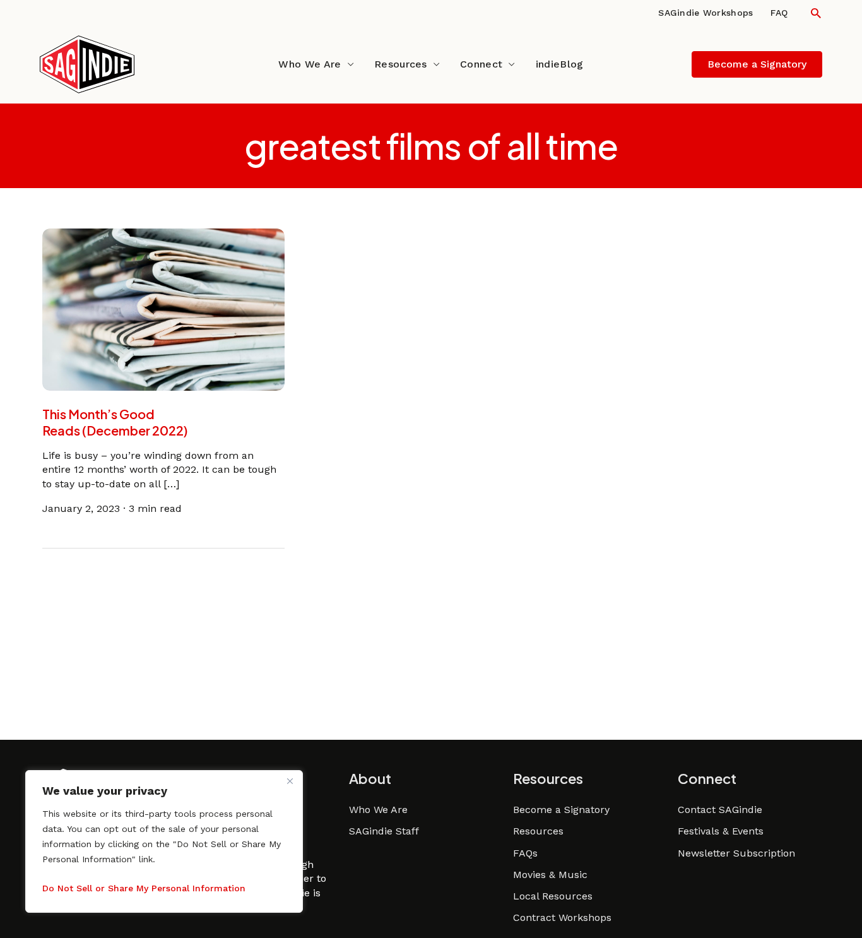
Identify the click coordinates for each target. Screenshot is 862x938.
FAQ (779, 13)
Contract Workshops (562, 917)
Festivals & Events (721, 831)
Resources (400, 64)
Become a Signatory (561, 810)
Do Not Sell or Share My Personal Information (143, 888)
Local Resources (553, 896)
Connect (481, 64)
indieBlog (560, 64)
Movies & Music (550, 875)
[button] (815, 13)
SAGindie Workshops (705, 13)
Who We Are (309, 64)
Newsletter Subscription (736, 853)
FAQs (525, 853)
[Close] (289, 780)
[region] (164, 841)
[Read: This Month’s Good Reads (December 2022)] (163, 309)
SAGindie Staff (384, 831)
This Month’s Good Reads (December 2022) (114, 422)
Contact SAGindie (720, 810)
